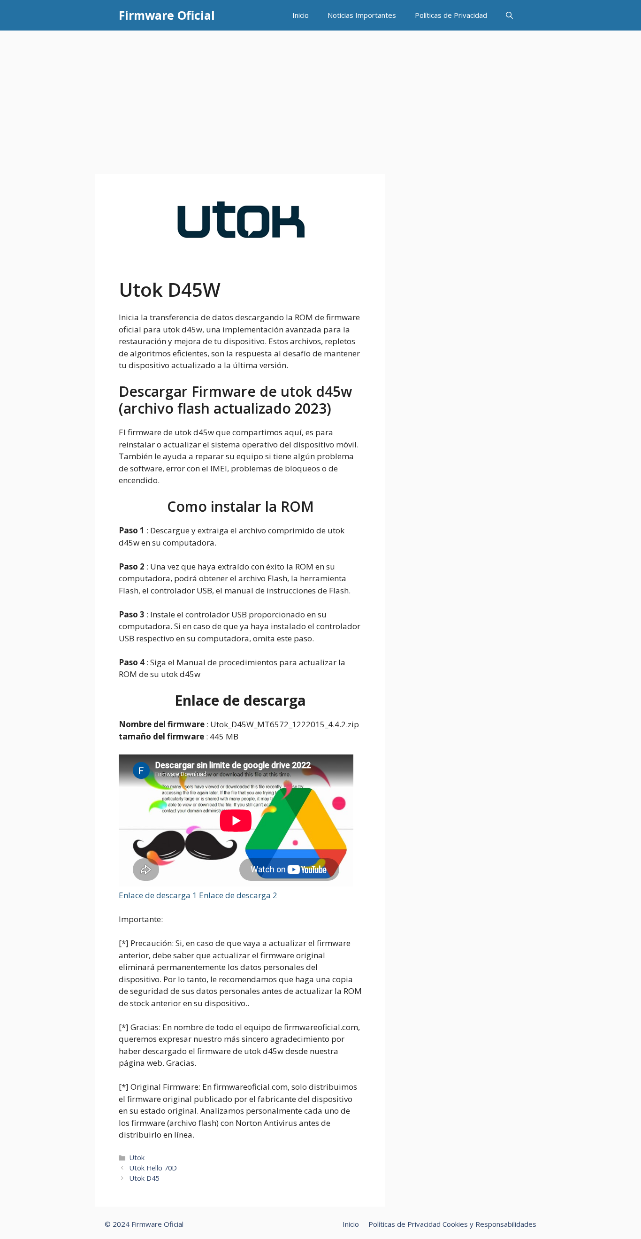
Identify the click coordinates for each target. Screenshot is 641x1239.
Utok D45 (144, 1178)
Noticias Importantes (362, 15)
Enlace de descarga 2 (238, 895)
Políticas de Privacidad (451, 15)
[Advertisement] (320, 101)
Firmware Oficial (167, 15)
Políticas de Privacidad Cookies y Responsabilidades (452, 1224)
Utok (137, 1157)
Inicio (300, 15)
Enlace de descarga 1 (159, 895)
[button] (509, 15)
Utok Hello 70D (153, 1167)
